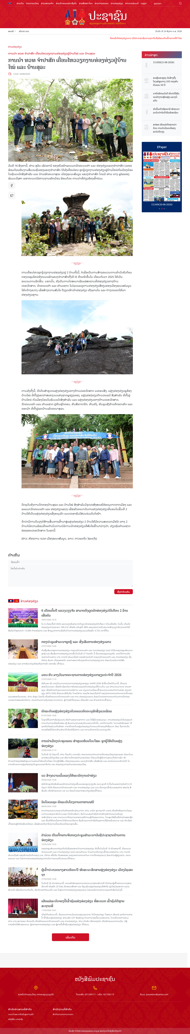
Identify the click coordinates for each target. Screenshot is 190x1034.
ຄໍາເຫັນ (14, 555)
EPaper (162, 147)
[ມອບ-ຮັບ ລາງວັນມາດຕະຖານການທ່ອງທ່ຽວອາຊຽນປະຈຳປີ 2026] (23, 682)
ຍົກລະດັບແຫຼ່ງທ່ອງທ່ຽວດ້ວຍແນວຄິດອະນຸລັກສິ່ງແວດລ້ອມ (76, 711)
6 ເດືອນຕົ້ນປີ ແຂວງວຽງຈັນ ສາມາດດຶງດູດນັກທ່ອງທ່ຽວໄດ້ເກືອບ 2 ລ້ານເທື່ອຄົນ (84, 613)
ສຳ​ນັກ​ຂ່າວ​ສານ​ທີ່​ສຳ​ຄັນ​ (20, 1009)
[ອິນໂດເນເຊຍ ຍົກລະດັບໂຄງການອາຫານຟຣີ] (23, 809)
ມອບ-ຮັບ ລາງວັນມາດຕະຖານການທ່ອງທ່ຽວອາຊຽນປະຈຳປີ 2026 (81, 674)
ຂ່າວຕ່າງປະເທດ (102, 3)
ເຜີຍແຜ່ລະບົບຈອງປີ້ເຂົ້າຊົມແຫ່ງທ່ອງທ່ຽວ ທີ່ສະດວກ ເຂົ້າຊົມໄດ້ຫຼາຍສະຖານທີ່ (82, 903)
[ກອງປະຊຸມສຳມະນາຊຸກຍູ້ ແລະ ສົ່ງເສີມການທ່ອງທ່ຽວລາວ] (23, 649)
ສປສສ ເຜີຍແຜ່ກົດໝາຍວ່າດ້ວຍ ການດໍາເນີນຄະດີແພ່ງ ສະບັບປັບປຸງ (164, 128)
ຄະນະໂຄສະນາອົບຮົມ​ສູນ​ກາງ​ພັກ (21, 1014)
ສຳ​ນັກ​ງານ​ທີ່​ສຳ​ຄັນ (62, 1009)
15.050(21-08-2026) (163, 62)
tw (11, 195)
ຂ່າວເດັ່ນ (20, 3)
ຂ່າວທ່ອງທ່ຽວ (117, 3)
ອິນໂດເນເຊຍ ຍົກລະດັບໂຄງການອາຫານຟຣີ (67, 802)
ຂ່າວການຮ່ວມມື (132, 3)
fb (11, 185)
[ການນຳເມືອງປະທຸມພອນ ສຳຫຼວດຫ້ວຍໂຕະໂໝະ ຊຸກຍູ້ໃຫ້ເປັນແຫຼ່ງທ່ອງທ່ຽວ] (23, 748)
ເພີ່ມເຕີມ (70, 937)
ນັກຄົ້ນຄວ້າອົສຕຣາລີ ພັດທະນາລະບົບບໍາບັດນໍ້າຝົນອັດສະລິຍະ (166, 110)
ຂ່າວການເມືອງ (32, 3)
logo (95, 17)
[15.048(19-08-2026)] (161, 176)
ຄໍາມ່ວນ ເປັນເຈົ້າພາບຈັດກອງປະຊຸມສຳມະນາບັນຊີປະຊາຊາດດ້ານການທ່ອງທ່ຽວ (83, 837)
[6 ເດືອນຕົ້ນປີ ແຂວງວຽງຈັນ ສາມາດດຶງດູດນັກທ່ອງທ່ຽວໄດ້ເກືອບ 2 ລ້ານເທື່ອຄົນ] (23, 617)
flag (10, 3)
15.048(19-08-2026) (161, 204)
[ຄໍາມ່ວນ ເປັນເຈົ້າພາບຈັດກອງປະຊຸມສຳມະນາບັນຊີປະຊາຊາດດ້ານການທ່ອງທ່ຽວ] (23, 842)
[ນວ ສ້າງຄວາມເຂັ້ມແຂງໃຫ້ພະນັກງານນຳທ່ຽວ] (23, 782)
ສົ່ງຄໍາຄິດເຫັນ (123, 591)
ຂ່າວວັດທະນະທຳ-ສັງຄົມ (66, 3)
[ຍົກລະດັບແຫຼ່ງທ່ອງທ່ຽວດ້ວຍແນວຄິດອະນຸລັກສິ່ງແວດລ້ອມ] (23, 718)
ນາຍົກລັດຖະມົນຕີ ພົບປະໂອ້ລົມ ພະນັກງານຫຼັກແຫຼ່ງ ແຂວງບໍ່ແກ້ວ (166, 97)
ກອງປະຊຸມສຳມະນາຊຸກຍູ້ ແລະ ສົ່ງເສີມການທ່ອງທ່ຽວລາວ (76, 641)
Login (144, 3)
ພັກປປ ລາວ (24, 31)
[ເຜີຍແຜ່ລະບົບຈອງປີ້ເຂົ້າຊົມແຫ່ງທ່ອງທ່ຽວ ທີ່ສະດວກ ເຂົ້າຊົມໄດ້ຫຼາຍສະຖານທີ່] (23, 908)
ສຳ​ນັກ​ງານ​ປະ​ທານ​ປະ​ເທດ (63, 1014)
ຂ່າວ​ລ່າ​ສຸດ (151, 54)
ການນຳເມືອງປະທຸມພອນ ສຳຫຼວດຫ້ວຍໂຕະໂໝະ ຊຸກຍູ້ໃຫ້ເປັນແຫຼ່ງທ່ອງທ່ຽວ (81, 743)
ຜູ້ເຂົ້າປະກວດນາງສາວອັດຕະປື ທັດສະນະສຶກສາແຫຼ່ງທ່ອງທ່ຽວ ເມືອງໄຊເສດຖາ (87, 872)
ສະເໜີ (11, 31)
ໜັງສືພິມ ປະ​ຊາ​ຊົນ (15, 1019)
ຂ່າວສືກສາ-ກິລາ (85, 3)
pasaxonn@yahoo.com (157, 994)
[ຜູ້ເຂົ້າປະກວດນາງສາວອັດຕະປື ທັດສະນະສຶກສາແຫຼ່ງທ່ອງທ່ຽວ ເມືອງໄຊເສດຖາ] (23, 877)
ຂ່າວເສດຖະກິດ (47, 3)
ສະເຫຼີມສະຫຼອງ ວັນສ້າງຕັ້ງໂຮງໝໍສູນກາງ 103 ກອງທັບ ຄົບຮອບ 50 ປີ (165, 81)
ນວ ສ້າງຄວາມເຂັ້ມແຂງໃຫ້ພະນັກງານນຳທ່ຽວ (69, 775)
